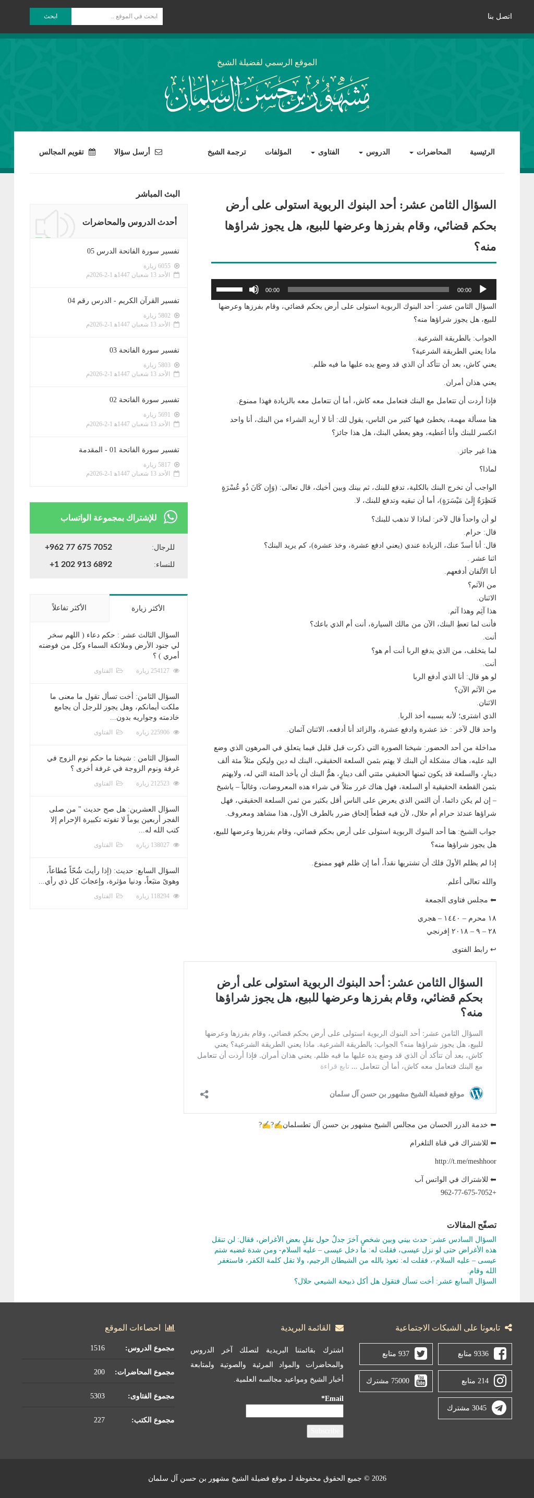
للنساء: (164, 565)
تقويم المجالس (62, 152)
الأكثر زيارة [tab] (148, 608)
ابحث (50, 16)
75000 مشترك (387, 1381)
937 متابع (395, 1354)
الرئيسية (482, 152)
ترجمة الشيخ (227, 152)
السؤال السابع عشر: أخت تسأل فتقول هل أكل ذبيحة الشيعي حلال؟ (395, 1281)
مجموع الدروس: (150, 1348)
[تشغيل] (483, 289)
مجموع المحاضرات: (145, 1372)
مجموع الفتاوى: (151, 1396)
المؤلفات (278, 152)
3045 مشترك (467, 1408)
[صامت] (254, 289)
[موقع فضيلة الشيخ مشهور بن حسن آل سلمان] (267, 91)
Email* (332, 1399)
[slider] (231, 288)
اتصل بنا (500, 16)
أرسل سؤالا (133, 152)
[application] (353, 289)
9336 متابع (473, 1354)
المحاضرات (433, 152)
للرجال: (163, 547)
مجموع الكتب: (153, 1420)
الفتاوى (327, 152)
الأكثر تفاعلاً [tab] (69, 608)
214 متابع (475, 1381)
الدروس (377, 152)
